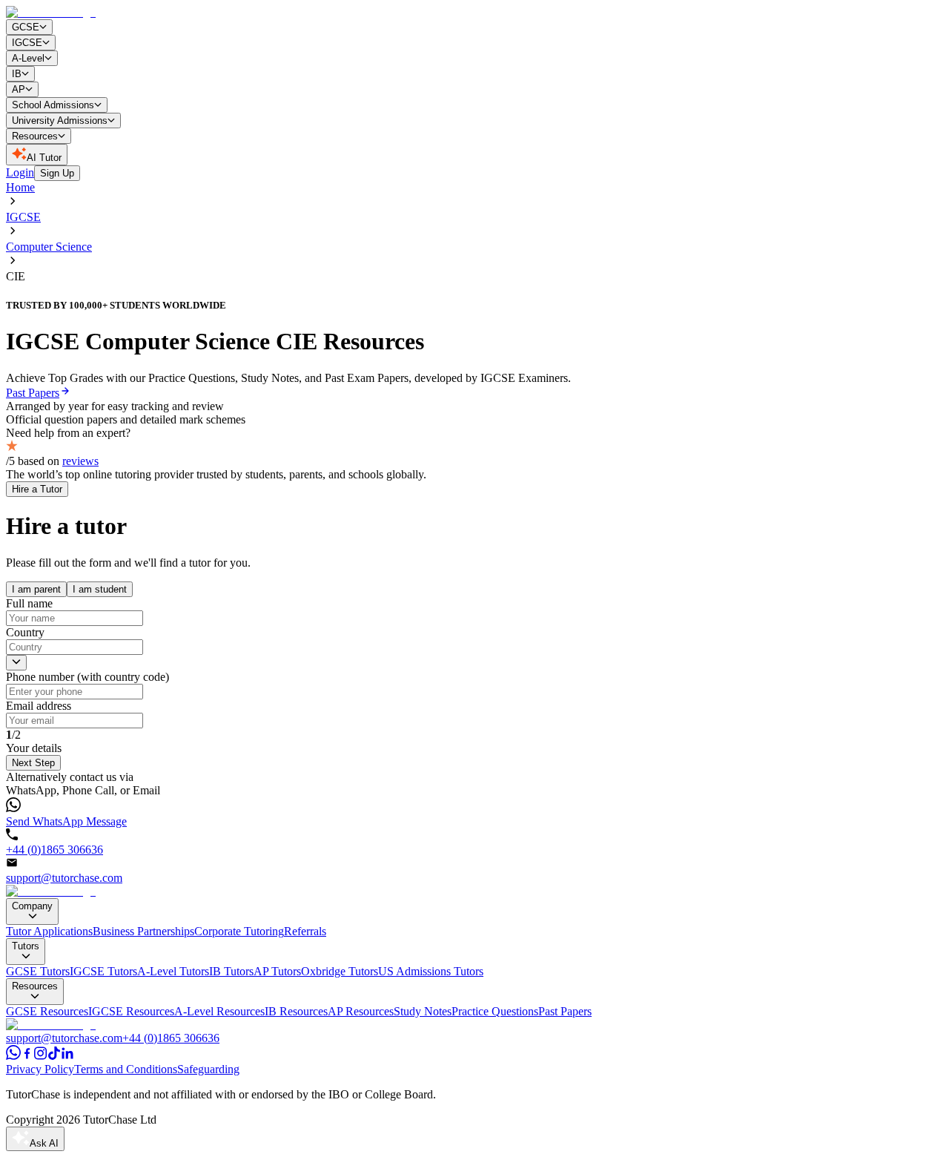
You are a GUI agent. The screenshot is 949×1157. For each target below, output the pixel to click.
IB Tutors (231, 971)
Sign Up (57, 173)
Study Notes (423, 1011)
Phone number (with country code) (87, 676)
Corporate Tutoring (239, 931)
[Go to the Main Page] (51, 12)
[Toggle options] (16, 662)
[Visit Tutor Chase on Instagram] (40, 1055)
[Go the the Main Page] (51, 891)
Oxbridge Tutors (339, 971)
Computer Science (49, 246)
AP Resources (361, 1011)
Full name (29, 603)
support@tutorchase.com (64, 877)
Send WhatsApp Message (66, 821)
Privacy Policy (40, 1069)
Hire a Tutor (37, 489)
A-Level (28, 58)
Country (25, 632)
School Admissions (53, 105)
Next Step (33, 762)
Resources (35, 136)
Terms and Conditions (125, 1069)
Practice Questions (495, 1011)
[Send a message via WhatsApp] (13, 1055)
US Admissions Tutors (430, 971)
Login (20, 172)
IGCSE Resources (131, 1011)
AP (18, 89)
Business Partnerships (143, 931)
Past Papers (565, 1011)
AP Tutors (277, 971)
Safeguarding (208, 1069)
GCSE (25, 27)
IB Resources (296, 1011)
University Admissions (60, 120)
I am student (100, 589)
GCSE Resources (47, 1011)
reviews (80, 461)
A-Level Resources (219, 1011)
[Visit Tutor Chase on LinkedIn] (67, 1055)
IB (17, 73)
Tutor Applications (49, 931)
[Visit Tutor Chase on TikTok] (54, 1055)
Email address (38, 705)
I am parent (36, 589)
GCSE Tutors (38, 971)
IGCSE (27, 42)
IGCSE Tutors (103, 971)
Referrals (305, 931)
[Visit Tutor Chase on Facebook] (27, 1055)
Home (20, 187)
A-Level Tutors (173, 971)
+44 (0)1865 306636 (54, 849)
